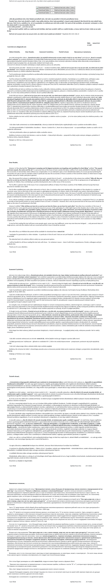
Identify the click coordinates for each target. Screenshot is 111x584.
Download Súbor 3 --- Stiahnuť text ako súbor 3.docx (56, 13)
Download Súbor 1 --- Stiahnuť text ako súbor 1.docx (56, 7)
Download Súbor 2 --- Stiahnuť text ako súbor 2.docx (56, 10)
